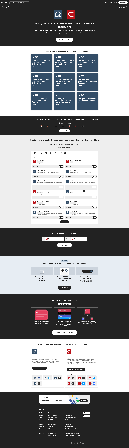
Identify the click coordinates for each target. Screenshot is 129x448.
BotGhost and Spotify (52, 424)
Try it (61, 166)
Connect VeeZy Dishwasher (39, 368)
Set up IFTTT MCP (64, 130)
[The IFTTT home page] (4, 3)
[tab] (34, 153)
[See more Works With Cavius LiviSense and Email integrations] (92, 383)
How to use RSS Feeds (69, 424)
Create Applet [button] (64, 245)
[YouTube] (80, 443)
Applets (40, 419)
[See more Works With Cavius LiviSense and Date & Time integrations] (71, 383)
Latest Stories (68, 412)
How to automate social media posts (72, 433)
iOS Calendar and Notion (53, 417)
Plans (111, 2)
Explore (106, 2)
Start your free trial (64, 332)
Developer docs (42, 433)
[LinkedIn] (74, 443)
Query (72, 192)
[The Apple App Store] (86, 413)
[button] (64, 288)
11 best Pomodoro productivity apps (72, 428)
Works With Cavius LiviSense (77, 23)
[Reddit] (89, 443)
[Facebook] (72, 443)
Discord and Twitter (52, 435)
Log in (115, 2)
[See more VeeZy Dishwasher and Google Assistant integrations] (57, 377)
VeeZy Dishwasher (45, 23)
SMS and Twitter (51, 426)
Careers (46, 442)
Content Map (41, 426)
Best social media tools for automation (72, 435)
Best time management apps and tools (72, 419)
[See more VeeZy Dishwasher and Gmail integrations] (37, 377)
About (66, 442)
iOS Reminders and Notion (53, 428)
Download (34, 364)
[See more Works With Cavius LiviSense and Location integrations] (81, 383)
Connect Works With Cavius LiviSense (76, 369)
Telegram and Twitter (52, 433)
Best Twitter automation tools (70, 417)
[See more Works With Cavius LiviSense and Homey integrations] (71, 377)
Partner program (52, 442)
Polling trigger (40, 172)
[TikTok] (86, 443)
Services (41, 415)
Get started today (64, 40)
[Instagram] (77, 443)
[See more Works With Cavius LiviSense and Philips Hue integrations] (81, 377)
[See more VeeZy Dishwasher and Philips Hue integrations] (37, 383)
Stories (40, 417)
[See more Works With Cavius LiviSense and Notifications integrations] (92, 377)
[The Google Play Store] (86, 416)
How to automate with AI (69, 415)
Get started (123, 2)
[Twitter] (83, 443)
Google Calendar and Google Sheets (55, 419)
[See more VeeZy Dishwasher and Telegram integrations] (47, 377)
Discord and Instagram (52, 415)
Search (40, 428)
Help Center (41, 424)
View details (35, 166)
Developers (41, 442)
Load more (64, 221)
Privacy (62, 442)
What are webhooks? (69, 426)
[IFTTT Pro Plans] (84, 191)
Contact (58, 442)
